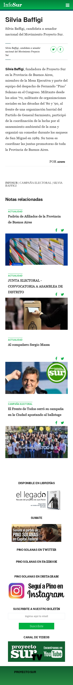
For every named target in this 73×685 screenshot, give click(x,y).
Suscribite (36, 626)
